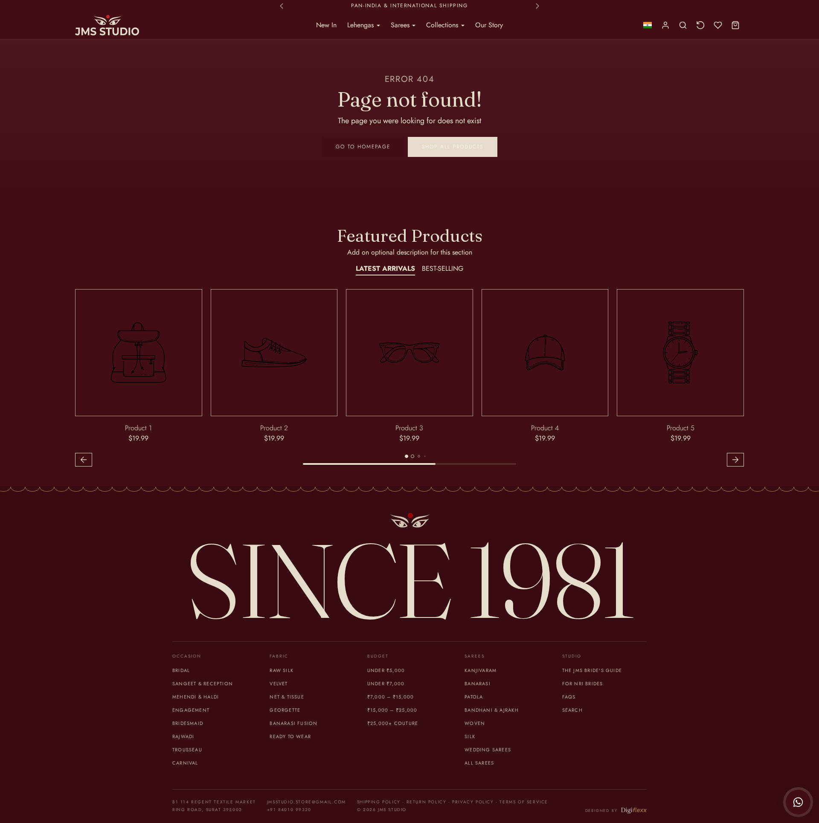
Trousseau (187, 749)
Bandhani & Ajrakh (492, 710)
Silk (470, 736)
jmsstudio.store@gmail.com (306, 802)
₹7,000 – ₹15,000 (390, 696)
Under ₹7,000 (386, 683)
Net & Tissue (287, 696)
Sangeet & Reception (202, 683)
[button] (647, 25)
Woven (475, 723)
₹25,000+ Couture (392, 723)
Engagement (190, 710)
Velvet (279, 683)
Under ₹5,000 (386, 670)
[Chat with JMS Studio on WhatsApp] (798, 802)
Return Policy (427, 802)
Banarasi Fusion (293, 723)
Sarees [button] (401, 25)
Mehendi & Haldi (195, 696)
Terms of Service (524, 802)
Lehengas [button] (361, 25)
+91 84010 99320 (289, 809)
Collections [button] (443, 25)
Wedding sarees (488, 749)
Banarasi (478, 683)
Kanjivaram (481, 670)
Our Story (489, 25)
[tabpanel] (409, 379)
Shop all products (452, 147)
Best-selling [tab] (442, 268)
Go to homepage (363, 147)
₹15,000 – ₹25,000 (392, 710)
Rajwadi (183, 736)
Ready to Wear (290, 736)
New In (326, 25)
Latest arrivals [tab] (385, 268)
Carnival (185, 762)
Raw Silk (281, 670)
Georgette (285, 710)
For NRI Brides (582, 683)
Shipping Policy (379, 802)
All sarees (479, 762)
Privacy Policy (473, 802)
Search (572, 710)
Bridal (181, 670)
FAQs (569, 696)
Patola (474, 696)
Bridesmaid (187, 723)
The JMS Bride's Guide (592, 670)
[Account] (665, 25)
